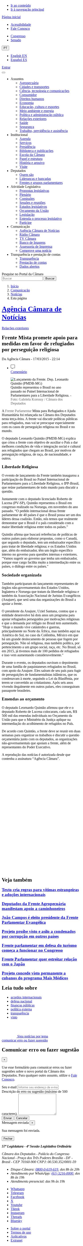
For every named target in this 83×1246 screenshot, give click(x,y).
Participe (25, 222)
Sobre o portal (20, 1228)
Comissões (27, 198)
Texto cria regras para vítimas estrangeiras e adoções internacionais (40, 892)
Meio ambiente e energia (36, 111)
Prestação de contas (33, 262)
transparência (20, 1013)
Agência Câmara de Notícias (39, 230)
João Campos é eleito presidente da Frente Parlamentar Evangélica (40, 920)
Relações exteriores (32, 119)
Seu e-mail (9, 1087)
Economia (26, 103)
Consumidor (28, 95)
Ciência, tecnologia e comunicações (44, 91)
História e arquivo (31, 163)
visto (14, 1017)
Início (15, 286)
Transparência (29, 258)
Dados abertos (29, 266)
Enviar (8, 1118)
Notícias (16, 294)
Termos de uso (21, 1232)
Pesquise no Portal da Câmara (22, 274)
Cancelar (21, 1118)
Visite (23, 167)
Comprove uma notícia (35, 250)
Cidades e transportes (34, 87)
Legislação (27, 214)
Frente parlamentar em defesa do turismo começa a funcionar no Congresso (39, 948)
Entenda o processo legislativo (40, 218)
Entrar (6, 67)
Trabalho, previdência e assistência (43, 131)
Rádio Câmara (29, 234)
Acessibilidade (21, 24)
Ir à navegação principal (27, 9)
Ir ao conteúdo (21, 5)
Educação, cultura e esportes (39, 107)
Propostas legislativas (34, 191)
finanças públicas (23, 1005)
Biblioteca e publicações (36, 151)
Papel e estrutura (30, 159)
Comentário (19, 372)
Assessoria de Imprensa (35, 246)
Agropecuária (29, 83)
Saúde (23, 123)
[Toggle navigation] (3, 72)
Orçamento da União (34, 210)
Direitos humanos (31, 99)
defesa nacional (21, 1001)
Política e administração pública (41, 115)
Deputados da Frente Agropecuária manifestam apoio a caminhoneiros (34, 906)
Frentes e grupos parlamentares (41, 183)
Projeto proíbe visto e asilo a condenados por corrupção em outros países (38, 934)
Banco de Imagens (32, 242)
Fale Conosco (20, 28)
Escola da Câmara (32, 155)
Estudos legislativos (33, 206)
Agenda (25, 139)
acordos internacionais (26, 997)
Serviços (25, 143)
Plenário (25, 195)
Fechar (8, 1138)
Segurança (26, 127)
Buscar (49, 278)
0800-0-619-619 (46, 1169)
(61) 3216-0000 (62, 1173)
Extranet (16, 1240)
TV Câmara (27, 238)
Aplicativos (19, 1236)
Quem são (26, 175)
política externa (21, 1009)
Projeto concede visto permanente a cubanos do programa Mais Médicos (35, 975)
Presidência (27, 147)
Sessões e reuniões (32, 202)
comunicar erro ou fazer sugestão (25, 1040)
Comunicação (20, 290)
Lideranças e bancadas (35, 179)
